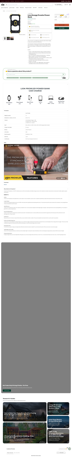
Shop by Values (11, 7)
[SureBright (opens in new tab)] (67, 14)
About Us (45, 7)
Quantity (56, 19)
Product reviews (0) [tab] (10, 452)
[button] (66, 4)
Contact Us (2, 1)
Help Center (40, 7)
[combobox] (29, 5)
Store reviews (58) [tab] (16, 452)
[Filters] (58, 453)
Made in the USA (17, 1)
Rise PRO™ (22, 1)
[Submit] (7, 5)
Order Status (12, 1)
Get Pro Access (6, 390)
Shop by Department (4, 7)
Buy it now (61, 28)
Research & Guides (28, 7)
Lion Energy (30, 13)
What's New (22, 7)
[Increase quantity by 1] (63, 22)
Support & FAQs (7, 1)
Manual (5, 184)
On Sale (17, 7)
